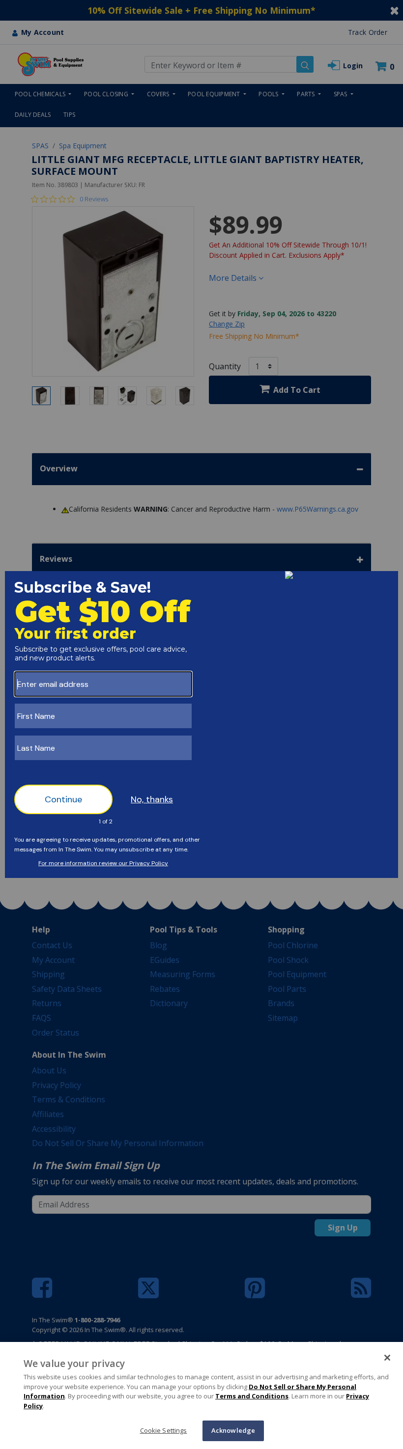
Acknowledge (233, 1430)
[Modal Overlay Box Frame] (201, 724)
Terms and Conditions (251, 1396)
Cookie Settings (163, 1430)
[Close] (387, 1357)
